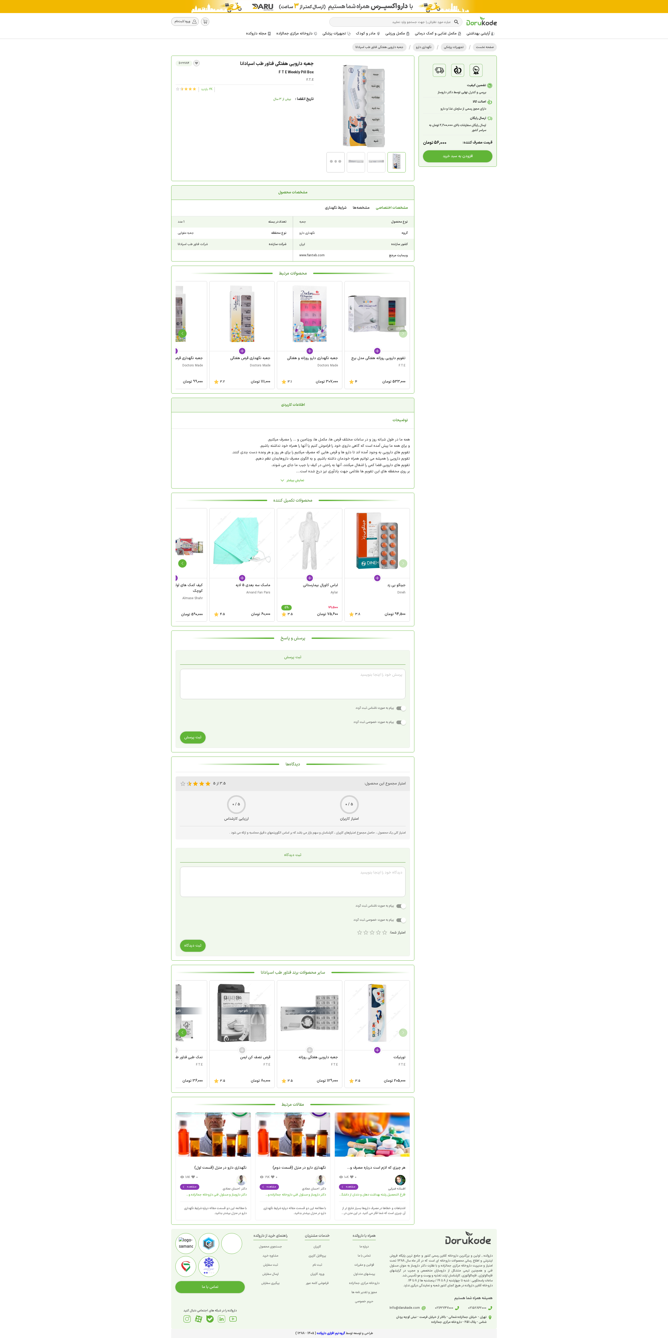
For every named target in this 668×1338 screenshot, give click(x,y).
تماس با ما (364, 1255)
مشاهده (350, 1187)
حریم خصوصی (364, 1301)
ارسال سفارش (270, 1274)
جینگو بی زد (396, 585)
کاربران (317, 1246)
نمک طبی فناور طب (188, 1057)
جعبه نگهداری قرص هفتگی (250, 358)
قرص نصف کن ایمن (255, 1057)
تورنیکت (399, 1057)
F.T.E (310, 80)
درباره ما (364, 1246)
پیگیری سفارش (270, 1283)
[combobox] (392, 22)
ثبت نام (317, 1265)
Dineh (401, 592)
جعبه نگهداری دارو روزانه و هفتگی (312, 358)
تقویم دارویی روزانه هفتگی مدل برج (378, 358)
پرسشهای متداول (364, 1274)
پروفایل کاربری (317, 1255)
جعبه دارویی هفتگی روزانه (318, 1057)
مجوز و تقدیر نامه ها (364, 1292)
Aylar (334, 592)
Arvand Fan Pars (258, 592)
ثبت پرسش (192, 737)
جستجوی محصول (270, 1246)
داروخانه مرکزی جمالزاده (364, 1283)
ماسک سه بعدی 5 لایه (253, 585)
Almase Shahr (192, 598)
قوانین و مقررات (364, 1265)
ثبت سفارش (270, 1265)
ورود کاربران (317, 1274)
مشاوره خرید (270, 1255)
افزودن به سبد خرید (458, 156)
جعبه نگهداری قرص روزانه (183, 358)
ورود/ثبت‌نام (182, 21)
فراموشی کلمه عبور (317, 1283)
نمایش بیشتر (295, 480)
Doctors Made (328, 365)
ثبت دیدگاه (192, 945)
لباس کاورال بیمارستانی (320, 585)
